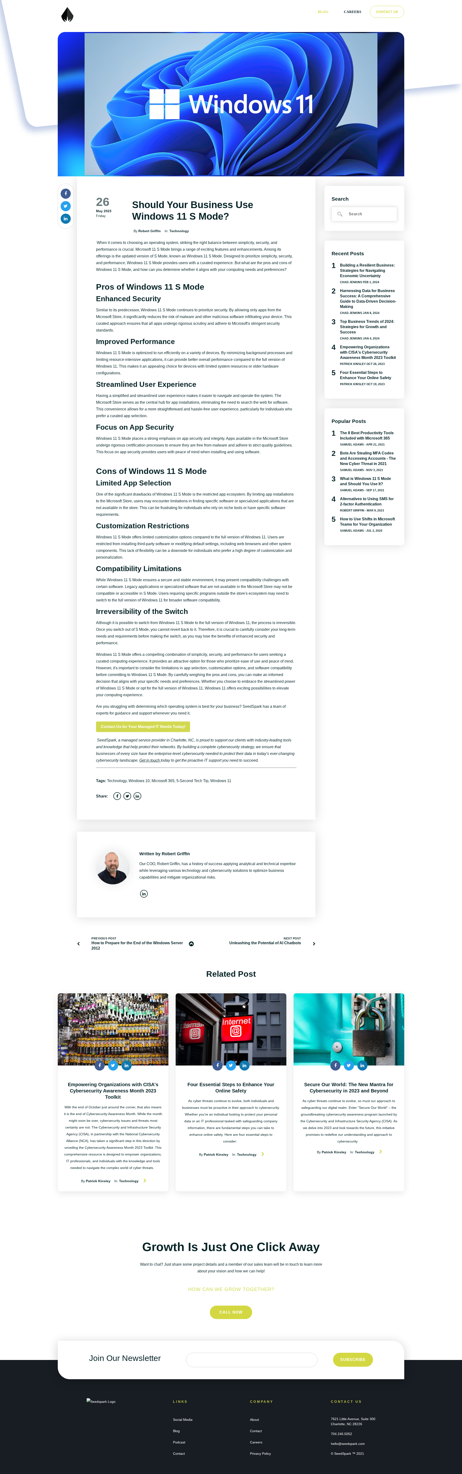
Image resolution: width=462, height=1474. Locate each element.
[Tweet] (66, 206)
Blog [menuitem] (323, 12)
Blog (176, 1431)
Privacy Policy (260, 1453)
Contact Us (387, 12)
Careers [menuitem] (352, 12)
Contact (179, 1453)
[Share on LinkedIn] (66, 219)
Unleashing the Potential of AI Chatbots (265, 943)
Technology (179, 231)
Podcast (179, 1442)
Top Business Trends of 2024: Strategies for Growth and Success (367, 326)
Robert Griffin (149, 231)
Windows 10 (139, 781)
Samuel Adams (352, 444)
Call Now (231, 1312)
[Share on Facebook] (66, 194)
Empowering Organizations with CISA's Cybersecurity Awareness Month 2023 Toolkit (368, 352)
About (254, 1420)
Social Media (182, 1420)
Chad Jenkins (351, 282)
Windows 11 (220, 781)
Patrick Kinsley (353, 364)
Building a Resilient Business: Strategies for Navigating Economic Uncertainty (367, 270)
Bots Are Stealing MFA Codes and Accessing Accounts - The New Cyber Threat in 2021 (368, 458)
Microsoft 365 (163, 781)
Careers (256, 1442)
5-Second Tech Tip (192, 781)
